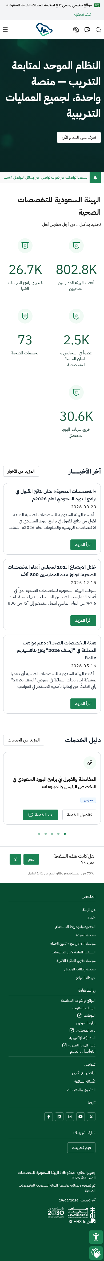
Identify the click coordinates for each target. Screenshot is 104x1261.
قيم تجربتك (81, 1148)
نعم (31, 859)
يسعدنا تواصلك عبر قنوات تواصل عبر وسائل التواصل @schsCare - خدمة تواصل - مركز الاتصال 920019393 (45, 177)
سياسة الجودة (85, 935)
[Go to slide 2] (58, 834)
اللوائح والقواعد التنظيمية (78, 1000)
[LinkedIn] (59, 1116)
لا (15, 859)
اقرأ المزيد (83, 545)
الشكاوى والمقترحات (81, 1090)
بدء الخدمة (44, 815)
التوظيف (89, 1015)
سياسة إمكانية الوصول (79, 969)
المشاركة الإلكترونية (82, 1038)
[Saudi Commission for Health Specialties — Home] (44, 29)
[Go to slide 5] (39, 834)
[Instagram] (70, 1116)
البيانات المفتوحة (83, 1008)
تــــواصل (89, 1064)
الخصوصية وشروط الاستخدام (75, 926)
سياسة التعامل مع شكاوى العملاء (72, 943)
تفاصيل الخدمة (79, 815)
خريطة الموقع (85, 978)
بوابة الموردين (85, 1023)
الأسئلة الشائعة (84, 1081)
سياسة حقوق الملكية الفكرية (76, 960)
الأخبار (91, 918)
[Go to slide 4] (46, 834)
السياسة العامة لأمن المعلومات (73, 952)
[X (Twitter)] (91, 1116)
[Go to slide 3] (52, 834)
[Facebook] (48, 1116)
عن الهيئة (88, 909)
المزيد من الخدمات (24, 740)
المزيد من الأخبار (21, 471)
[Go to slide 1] (65, 834)
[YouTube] (80, 1116)
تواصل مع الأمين (83, 1073)
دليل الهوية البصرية (81, 1045)
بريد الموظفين (85, 1030)
